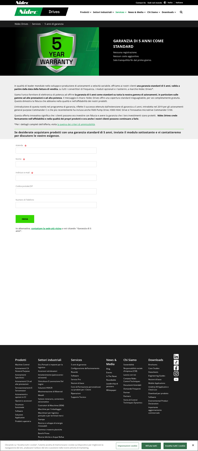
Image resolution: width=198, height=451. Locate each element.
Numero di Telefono (25, 199)
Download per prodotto (158, 393)
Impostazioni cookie (127, 445)
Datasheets (153, 372)
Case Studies (153, 368)
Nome (18, 159)
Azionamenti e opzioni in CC (21, 395)
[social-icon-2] (176, 362)
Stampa (41, 419)
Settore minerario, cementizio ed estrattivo (51, 400)
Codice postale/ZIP (24, 186)
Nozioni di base (77, 383)
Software (19, 411)
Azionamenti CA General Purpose (22, 369)
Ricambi (74, 372)
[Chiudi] (193, 445)
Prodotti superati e (23, 421)
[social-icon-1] (176, 357)
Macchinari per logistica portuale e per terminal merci (50, 414)
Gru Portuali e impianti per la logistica (50, 366)
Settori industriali (102, 12)
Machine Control (22, 364)
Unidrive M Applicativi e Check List (158, 388)
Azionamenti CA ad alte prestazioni (23, 382)
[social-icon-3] (176, 368)
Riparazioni (76, 393)
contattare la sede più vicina (46, 228)
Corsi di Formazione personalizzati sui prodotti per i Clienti (86, 388)
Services (120, 12)
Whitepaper (111, 390)
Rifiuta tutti (151, 445)
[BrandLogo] (41, 12)
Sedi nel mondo (155, 2)
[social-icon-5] (176, 380)
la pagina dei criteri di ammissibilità (76, 124)
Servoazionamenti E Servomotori (23, 389)
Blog (108, 368)
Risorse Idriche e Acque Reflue (51, 437)
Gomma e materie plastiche (50, 429)
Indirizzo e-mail (23, 172)
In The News (111, 376)
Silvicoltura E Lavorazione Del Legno (50, 382)
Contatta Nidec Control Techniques (131, 380)
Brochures (152, 364)
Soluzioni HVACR (45, 387)
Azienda (19, 145)
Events (109, 372)
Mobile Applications (156, 383)
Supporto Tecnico (78, 397)
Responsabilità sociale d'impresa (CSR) (132, 369)
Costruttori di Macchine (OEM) (51, 405)
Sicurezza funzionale (19, 406)
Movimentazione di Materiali (50, 391)
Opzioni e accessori (23, 400)
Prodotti (84, 12)
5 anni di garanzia (54, 23)
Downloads (168, 12)
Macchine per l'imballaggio (49, 409)
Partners (127, 396)
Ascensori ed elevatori (47, 371)
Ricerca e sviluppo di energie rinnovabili (50, 424)
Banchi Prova (43, 433)
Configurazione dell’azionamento (85, 368)
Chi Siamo (152, 12)
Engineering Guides (156, 375)
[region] (99, 445)
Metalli (41, 395)
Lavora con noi (129, 374)
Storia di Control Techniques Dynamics (132, 401)
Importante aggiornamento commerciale (155, 410)
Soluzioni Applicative (20, 416)
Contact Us (141, 2)
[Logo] (22, 2)
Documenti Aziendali (132, 385)
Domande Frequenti (132, 388)
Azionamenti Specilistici (20, 376)
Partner (126, 392)
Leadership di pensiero (112, 385)
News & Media (135, 12)
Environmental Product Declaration (158, 402)
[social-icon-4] (176, 374)
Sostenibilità (128, 364)
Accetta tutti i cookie (175, 445)
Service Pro (76, 379)
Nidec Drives (21, 23)
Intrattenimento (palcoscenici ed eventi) (50, 376)
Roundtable (111, 380)
